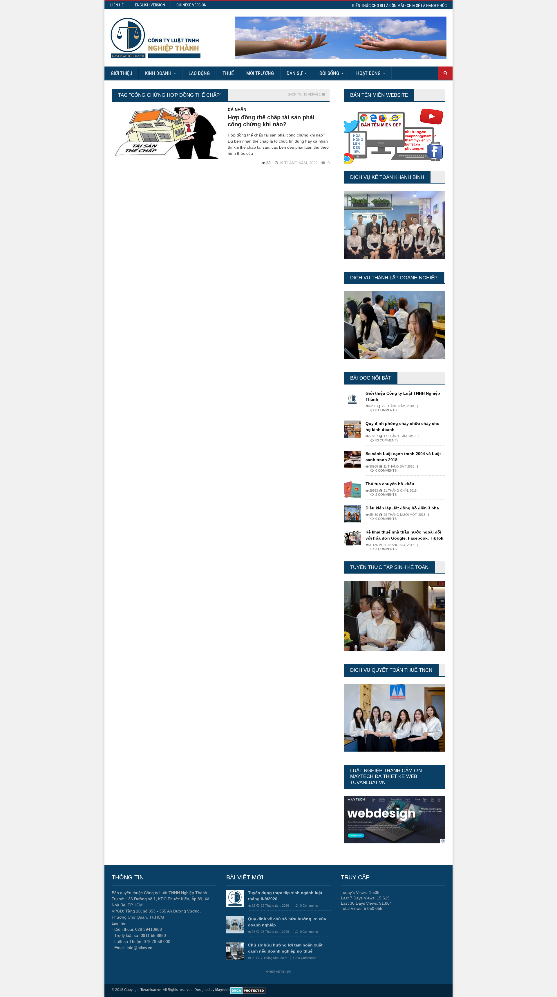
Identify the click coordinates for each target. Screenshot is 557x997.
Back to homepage (304, 94)
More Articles (278, 971)
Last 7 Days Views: (359, 898)
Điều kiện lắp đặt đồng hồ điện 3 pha (402, 508)
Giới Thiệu (121, 73)
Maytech (222, 990)
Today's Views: (355, 892)
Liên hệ (117, 5)
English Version (150, 5)
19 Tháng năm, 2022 (299, 163)
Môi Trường (260, 73)
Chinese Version (191, 5)
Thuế (228, 73)
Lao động (199, 73)
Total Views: (352, 908)
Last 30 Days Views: (360, 903)
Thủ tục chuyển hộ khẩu (390, 484)
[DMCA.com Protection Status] (247, 990)
